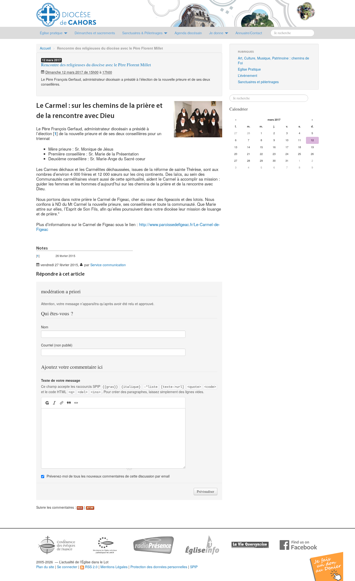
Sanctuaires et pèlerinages (258, 81)
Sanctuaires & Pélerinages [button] (142, 32)
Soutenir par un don (331, 562)
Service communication (108, 264)
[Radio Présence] (153, 544)
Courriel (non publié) (56, 345)
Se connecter (67, 566)
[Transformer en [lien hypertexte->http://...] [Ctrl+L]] (61, 402)
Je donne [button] (216, 32)
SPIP (194, 566)
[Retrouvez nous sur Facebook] (298, 544)
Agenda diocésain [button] (188, 32)
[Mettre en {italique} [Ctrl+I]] (54, 402)
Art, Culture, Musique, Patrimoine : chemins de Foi (273, 60)
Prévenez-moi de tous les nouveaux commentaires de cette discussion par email (108, 476)
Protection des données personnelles (158, 566)
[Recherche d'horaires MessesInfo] (201, 544)
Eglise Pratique (249, 69)
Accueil (45, 48)
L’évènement (247, 75)
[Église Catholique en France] (57, 544)
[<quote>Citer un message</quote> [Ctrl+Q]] (68, 402)
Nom (44, 326)
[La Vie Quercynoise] (250, 544)
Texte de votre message (60, 380)
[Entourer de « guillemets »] (76, 402)
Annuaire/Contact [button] (248, 32)
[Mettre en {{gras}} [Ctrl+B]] (47, 402)
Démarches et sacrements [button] (95, 32)
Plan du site (45, 566)
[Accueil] (66, 12)
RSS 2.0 (91, 566)
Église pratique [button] (52, 32)
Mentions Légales (114, 566)
